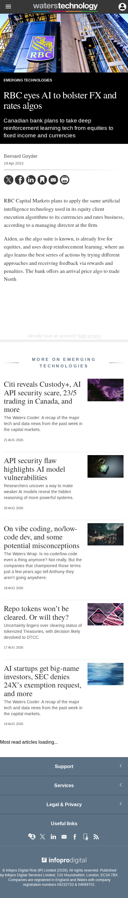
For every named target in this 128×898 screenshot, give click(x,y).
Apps (85, 836)
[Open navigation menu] (5, 6)
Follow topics (31, 836)
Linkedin (53, 836)
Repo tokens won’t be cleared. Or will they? (36, 612)
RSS (96, 836)
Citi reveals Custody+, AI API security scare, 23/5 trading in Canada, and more (42, 396)
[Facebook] (19, 180)
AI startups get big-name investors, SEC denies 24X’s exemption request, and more (42, 680)
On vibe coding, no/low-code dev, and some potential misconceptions (41, 536)
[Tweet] (8, 180)
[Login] (121, 6)
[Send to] (53, 180)
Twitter (42, 836)
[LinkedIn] (31, 180)
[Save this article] (42, 180)
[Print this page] (64, 180)
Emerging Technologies (28, 80)
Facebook (74, 836)
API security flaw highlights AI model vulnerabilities (34, 468)
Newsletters (64, 836)
